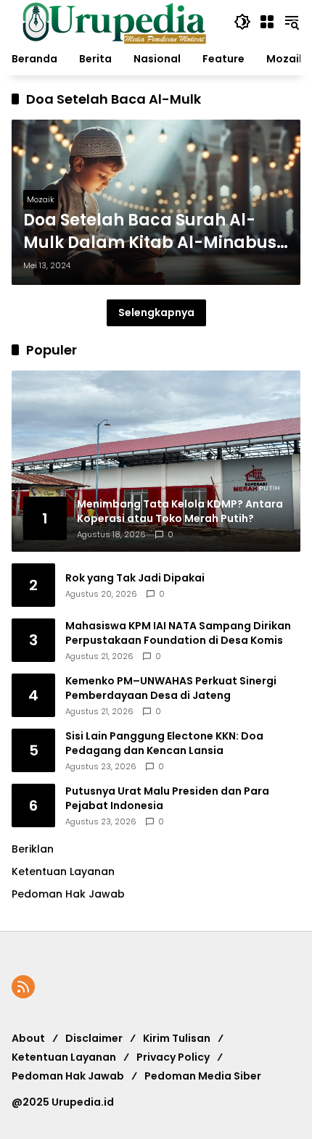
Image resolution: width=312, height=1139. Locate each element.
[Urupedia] (114, 21)
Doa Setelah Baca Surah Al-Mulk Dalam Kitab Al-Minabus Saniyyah (149, 232)
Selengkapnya (156, 312)
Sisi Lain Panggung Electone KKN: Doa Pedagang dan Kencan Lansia (164, 743)
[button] (242, 21)
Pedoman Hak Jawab (68, 1076)
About (28, 1038)
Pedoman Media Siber (202, 1076)
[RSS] (23, 986)
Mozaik (40, 199)
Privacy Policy (173, 1057)
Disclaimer (94, 1038)
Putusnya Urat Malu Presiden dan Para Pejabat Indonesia (167, 798)
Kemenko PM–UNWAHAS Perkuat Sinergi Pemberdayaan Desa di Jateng (170, 688)
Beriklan (33, 849)
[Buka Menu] (267, 21)
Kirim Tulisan (176, 1038)
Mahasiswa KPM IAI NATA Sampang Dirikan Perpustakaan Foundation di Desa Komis (178, 633)
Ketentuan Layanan (63, 871)
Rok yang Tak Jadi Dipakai (135, 578)
